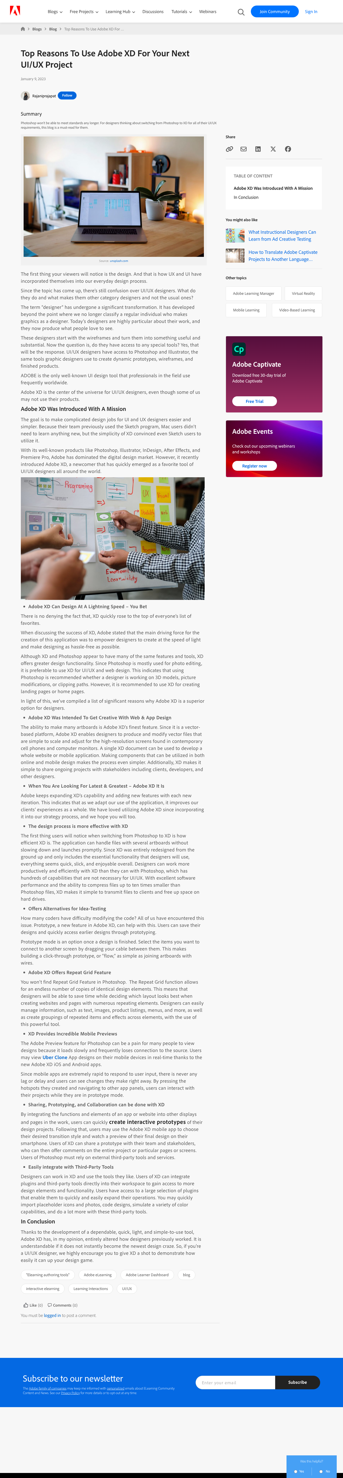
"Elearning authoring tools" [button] (48, 1274)
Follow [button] (67, 95)
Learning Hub (119, 11)
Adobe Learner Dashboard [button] (147, 1274)
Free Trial (255, 401)
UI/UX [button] (127, 1288)
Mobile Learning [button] (246, 309)
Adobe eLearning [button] (97, 1274)
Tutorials (180, 11)
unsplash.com (119, 261)
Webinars (207, 11)
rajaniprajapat (44, 95)
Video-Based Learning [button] (297, 309)
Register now (254, 466)
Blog (53, 28)
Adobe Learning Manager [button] (253, 293)
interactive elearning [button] (42, 1288)
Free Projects (82, 11)
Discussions (152, 11)
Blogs (53, 11)
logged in (52, 1315)
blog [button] (186, 1274)
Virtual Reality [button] (303, 293)
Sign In (311, 11)
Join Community (275, 11)
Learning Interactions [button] (91, 1288)
